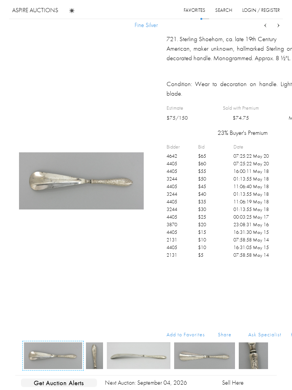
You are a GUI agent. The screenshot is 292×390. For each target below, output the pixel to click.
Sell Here (233, 383)
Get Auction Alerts (59, 383)
